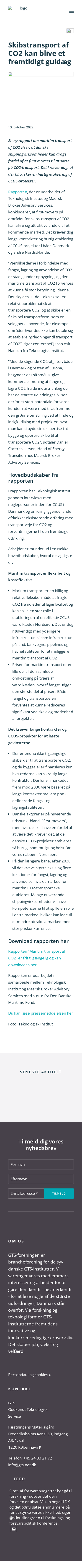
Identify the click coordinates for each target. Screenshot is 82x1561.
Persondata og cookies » (29, 1374)
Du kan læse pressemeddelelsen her (40, 1013)
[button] (71, 11)
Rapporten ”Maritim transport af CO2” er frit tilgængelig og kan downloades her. (36, 958)
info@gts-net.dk (22, 1464)
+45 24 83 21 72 (37, 1458)
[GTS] (21, 11)
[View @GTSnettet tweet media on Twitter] (13, 1529)
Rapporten (17, 191)
